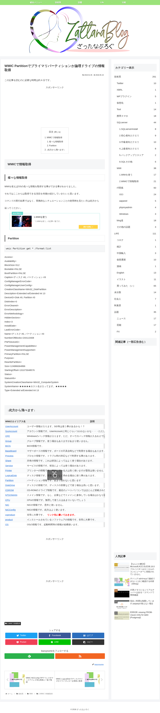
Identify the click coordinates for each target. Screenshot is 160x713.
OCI (137, 194)
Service (9, 465)
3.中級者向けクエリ (137, 142)
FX (136, 331)
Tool (136, 109)
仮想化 (136, 103)
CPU (7, 500)
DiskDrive (10, 485)
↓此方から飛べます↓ (56, 150)
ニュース (136, 318)
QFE (7, 436)
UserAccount (11, 426)
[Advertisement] (54, 106)
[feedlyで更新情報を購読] (29, 656)
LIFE (135, 233)
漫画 (136, 266)
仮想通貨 (136, 259)
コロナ (136, 240)
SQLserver (136, 122)
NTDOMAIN (11, 495)
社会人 (135, 299)
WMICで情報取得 (54, 137)
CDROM (9, 490)
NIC (7, 505)
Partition (52, 145)
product (9, 519)
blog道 (136, 220)
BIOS (8, 446)
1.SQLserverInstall (137, 129)
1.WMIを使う (137, 174)
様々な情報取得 (56, 141)
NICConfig (10, 510)
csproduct (10, 515)
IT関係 (136, 188)
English (136, 273)
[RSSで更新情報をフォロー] (80, 656)
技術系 (135, 76)
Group (8, 441)
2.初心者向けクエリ (137, 135)
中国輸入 (136, 253)
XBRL (136, 90)
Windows (137, 214)
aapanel (137, 201)
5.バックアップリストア (137, 155)
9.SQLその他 (137, 162)
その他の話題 (136, 227)
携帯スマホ (136, 116)
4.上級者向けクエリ (137, 148)
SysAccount (11, 431)
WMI (136, 168)
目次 (51, 132)
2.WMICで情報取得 (13, 623)
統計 (136, 246)
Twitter (136, 83)
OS (6, 524)
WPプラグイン (136, 96)
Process (9, 456)
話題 (135, 312)
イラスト (136, 279)
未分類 (135, 292)
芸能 (136, 325)
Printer (8, 470)
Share (8, 460)
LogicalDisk (11, 475)
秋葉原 (135, 305)
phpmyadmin (137, 207)
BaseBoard (10, 451)
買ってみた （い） (136, 286)
